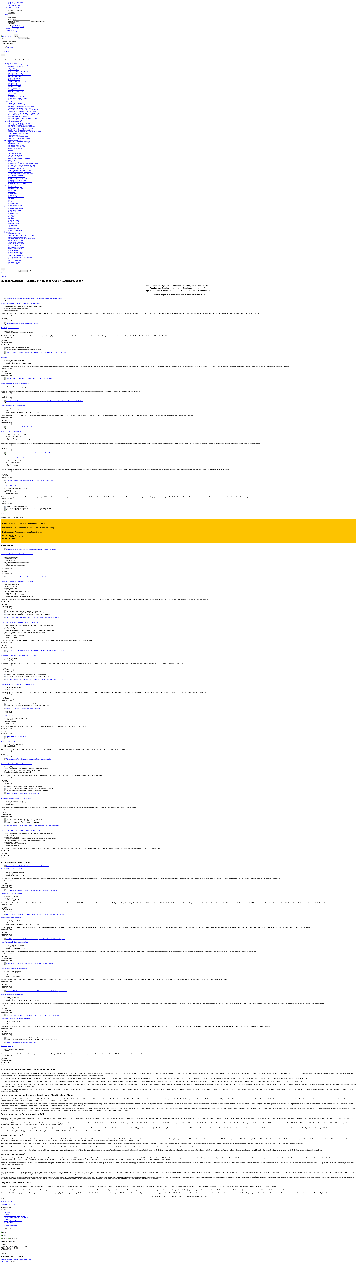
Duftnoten (7, 232)
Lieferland (11, 10)
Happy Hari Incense (14, 78)
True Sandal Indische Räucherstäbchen (12, 869)
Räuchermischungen (10, 160)
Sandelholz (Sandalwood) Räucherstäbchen (21, 235)
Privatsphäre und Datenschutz (13, 1221)
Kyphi (10, 200)
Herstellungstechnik (6, 1201)
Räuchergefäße (12, 212)
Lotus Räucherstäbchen (15, 250)
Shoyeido (11, 152)
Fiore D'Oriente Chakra (15, 73)
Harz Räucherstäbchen (14, 260)
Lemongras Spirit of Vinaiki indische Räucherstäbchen (17, 554)
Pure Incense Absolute (14, 85)
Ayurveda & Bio (9, 101)
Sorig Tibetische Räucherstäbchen (18, 133)
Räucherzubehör (9, 207)
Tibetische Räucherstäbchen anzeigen (19, 123)
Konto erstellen (16, 25)
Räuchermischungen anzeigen (17, 162)
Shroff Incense (45, 866)
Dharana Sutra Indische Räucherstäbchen (13, 893)
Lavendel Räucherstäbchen (16, 247)
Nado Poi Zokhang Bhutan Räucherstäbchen (21, 128)
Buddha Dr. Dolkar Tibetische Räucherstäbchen (15, 383)
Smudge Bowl (12, 225)
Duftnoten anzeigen (14, 233)
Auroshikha (11, 68)
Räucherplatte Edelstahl (8, 741)
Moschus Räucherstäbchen (16, 255)
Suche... (30, 38)
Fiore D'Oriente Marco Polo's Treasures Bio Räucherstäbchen (26, 110)
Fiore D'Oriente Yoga (14, 76)
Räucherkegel (12, 195)
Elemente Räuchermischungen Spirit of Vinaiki (22, 165)
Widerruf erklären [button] (6, 1207)
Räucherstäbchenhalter (14, 210)
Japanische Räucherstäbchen (12, 140)
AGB (6, 1219)
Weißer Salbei (12, 190)
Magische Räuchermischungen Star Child (20, 170)
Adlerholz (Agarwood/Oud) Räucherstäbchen (21, 238)
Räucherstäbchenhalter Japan (16, 157)
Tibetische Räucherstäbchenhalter (18, 136)
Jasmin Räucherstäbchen (15, 249)
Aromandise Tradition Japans (16, 147)
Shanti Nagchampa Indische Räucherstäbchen (14, 942)
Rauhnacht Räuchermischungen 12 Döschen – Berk (16, 798)
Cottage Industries (13, 70)
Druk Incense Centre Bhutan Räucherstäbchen (21, 126)
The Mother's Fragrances (58, 939)
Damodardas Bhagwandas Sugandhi (19, 71)
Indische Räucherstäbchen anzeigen (18, 65)
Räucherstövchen (13, 213)
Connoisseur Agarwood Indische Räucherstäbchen (15, 1018)
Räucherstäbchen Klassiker (16, 96)
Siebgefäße (11, 217)
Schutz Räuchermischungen (16, 177)
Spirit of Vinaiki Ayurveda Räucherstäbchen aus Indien (24, 113)
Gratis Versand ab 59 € (15, 5)
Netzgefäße (11, 215)
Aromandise (35, 323)
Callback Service (13, 4)
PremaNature (55, 617)
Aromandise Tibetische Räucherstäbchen (20, 125)
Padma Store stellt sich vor (8, 1204)
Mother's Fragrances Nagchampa (18, 81)
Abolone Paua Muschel (15, 227)
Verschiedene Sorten (14, 135)
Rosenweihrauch (13, 203)
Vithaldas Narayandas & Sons (74, 401)
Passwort (10, 21)
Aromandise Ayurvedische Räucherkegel (20, 108)
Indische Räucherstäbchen (12, 63)
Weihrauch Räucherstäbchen (16, 254)
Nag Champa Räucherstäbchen (17, 237)
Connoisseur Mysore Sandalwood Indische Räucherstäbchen (18, 684)
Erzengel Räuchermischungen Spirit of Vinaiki (22, 167)
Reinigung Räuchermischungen (17, 178)
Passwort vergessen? (18, 27)
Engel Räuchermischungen (16, 168)
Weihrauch (11, 192)
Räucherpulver (12, 202)
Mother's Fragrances (14, 80)
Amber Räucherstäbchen (15, 240)
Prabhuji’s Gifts (12, 83)
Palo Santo (11, 198)
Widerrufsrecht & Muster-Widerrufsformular (17, 1217)
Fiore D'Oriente (49, 453)
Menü (2, 55)
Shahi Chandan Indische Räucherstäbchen (13, 406)
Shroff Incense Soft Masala (16, 91)
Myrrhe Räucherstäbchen (15, 252)
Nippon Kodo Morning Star (16, 153)
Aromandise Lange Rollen (16, 145)
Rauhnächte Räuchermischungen (18, 180)
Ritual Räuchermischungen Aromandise (20, 182)
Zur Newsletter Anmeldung (197, 1196)
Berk (38, 708)
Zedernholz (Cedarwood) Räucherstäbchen (20, 257)
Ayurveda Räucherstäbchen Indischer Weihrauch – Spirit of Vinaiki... (21, 303)
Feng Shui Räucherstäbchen (12, 264)
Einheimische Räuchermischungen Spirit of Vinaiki (23, 163)
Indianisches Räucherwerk (16, 197)
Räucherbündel (12, 193)
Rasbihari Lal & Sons (14, 88)
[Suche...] (23, 38)
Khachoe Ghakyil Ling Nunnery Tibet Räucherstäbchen (24, 131)
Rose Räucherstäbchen (15, 245)
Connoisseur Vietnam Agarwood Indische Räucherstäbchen (18, 655)
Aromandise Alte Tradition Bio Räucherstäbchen (22, 105)
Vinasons (11, 95)
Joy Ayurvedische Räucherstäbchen (11, 432)
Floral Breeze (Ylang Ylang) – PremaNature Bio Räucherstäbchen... (21, 830)
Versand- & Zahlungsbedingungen (14, 1216)
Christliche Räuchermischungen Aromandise (21, 173)
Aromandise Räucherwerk (16, 188)
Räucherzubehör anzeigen (15, 208)
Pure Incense (61, 650)
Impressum (7, 1212)
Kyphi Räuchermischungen (16, 175)
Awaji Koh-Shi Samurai (15, 148)
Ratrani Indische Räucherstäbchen (11, 917)
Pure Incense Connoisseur (15, 86)
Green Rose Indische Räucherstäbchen (12, 994)
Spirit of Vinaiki (13, 93)
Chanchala (4, 357)
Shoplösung (4, 1261)
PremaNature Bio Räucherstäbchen (18, 116)
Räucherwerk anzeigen (15, 187)
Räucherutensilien (13, 228)
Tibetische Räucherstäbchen (12, 121)
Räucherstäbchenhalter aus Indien (18, 98)
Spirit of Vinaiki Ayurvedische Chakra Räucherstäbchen (24, 115)
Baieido (10, 150)
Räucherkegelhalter (14, 220)
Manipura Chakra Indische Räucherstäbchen (14, 458)
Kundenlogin (8, 14)
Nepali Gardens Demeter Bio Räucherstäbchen (22, 111)
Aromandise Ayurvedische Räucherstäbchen (21, 106)
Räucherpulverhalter (14, 222)
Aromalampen (12, 218)
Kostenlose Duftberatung (15, 2)
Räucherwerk (8, 185)
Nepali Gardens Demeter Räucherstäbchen (20, 130)
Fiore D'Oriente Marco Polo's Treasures (19, 75)
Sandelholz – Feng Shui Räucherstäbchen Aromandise (17, 581)
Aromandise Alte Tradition (16, 66)
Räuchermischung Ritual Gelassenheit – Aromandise (16, 764)
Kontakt (6, 1214)
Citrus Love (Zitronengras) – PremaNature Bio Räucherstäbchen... (20, 622)
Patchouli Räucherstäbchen (16, 243)
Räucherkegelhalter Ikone (8, 485)
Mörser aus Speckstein (7, 715)
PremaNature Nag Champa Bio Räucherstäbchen (22, 118)
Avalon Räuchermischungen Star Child (19, 172)
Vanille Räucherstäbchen (15, 242)
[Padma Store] (7, 36)
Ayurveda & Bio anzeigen (16, 103)
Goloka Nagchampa (7, 1046)
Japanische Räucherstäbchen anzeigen (19, 142)
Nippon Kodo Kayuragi (15, 155)
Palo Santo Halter (13, 223)
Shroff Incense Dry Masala (16, 90)
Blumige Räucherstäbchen (16, 259)
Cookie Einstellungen (10, 1225)
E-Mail (10, 19)
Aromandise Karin (13, 143)
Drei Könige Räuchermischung (10, 328)
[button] (7, 50)
